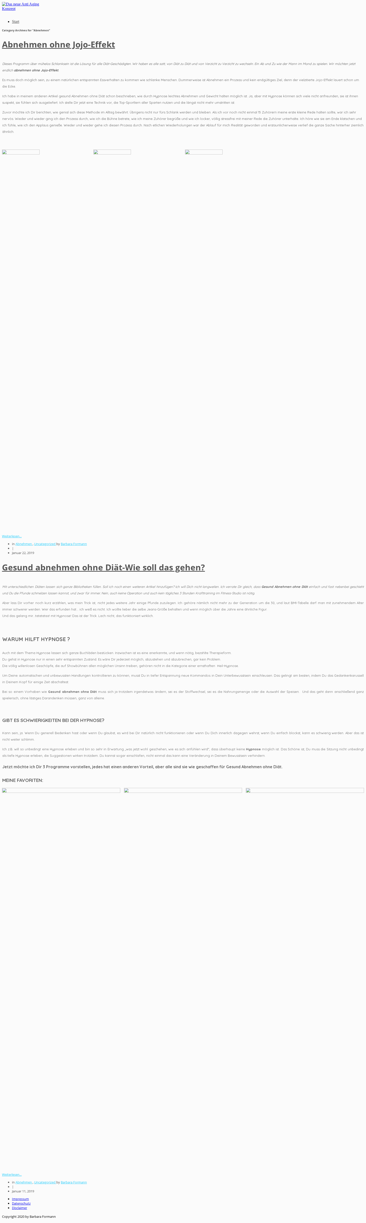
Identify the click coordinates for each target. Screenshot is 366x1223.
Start (15, 21)
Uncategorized (45, 544)
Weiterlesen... (12, 536)
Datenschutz (21, 1203)
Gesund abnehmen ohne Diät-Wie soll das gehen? (103, 567)
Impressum (20, 1199)
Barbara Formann (74, 544)
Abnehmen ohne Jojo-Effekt (58, 44)
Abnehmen (24, 544)
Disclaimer (19, 1208)
